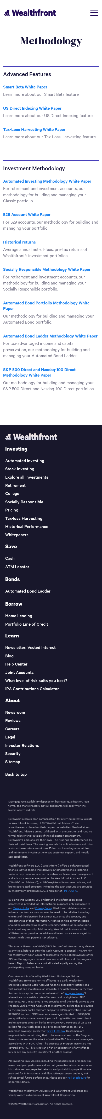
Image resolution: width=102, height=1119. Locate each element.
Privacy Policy (43, 908)
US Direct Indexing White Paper (32, 108)
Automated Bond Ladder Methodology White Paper (50, 336)
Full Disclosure (76, 1077)
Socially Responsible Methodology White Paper (46, 269)
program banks (74, 993)
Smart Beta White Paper (25, 86)
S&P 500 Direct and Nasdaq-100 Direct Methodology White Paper (39, 372)
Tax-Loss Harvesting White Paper (34, 129)
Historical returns (19, 242)
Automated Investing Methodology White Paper (47, 181)
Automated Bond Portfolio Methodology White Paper (46, 305)
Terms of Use (21, 908)
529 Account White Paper (26, 214)
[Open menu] (94, 13)
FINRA (66, 891)
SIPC (74, 891)
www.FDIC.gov (56, 1031)
